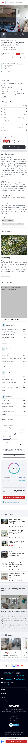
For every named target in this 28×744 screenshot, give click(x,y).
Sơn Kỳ (9, 40)
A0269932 (4, 657)
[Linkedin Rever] (15, 734)
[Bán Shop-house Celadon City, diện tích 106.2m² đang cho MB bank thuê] (4, 554)
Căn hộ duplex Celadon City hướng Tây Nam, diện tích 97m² (16, 575)
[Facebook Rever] (11, 734)
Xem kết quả (14, 456)
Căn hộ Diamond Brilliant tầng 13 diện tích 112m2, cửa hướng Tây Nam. (16, 564)
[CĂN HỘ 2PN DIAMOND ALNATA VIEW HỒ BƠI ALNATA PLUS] (4, 533)
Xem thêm (4, 97)
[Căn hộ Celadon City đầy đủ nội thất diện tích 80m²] (4, 543)
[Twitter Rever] (13, 734)
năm (23, 439)
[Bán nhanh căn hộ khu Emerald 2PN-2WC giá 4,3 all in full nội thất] (4, 521)
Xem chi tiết (5, 275)
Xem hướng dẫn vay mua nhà (12, 502)
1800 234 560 (20, 675)
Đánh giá (7, 734)
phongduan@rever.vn (21, 679)
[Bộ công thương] (14, 725)
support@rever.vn (9, 684)
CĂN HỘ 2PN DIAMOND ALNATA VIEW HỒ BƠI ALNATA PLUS (16, 532)
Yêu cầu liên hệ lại (14, 147)
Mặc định (6, 445)
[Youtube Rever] (20, 734)
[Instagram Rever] (18, 734)
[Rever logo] (2, 2)
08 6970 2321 (11, 718)
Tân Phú (14, 40)
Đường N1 (4, 40)
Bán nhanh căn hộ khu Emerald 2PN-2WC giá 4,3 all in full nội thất (17, 521)
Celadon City (23, 124)
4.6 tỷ (4, 653)
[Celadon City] (14, 245)
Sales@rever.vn (8, 679)
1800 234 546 (17, 741)
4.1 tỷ (25, 653)
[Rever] (14, 706)
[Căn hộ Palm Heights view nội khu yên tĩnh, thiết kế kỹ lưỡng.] (11, 644)
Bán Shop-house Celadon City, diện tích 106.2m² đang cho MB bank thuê (16, 553)
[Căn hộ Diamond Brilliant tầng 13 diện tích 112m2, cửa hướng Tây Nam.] (4, 564)
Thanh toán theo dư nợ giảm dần (9, 450)
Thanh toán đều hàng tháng (20, 450)
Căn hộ (25, 106)
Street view (23, 36)
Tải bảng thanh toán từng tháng (14, 497)
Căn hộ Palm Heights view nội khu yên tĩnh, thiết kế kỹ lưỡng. (10, 655)
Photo (3, 36)
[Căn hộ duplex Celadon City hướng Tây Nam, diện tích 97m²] (4, 576)
